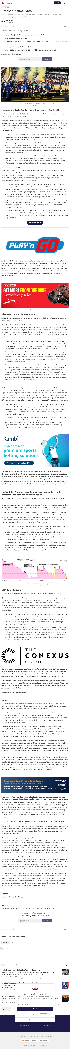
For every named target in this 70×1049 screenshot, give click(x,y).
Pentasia (5, 797)
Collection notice (47, 1036)
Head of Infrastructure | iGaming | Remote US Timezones (21, 802)
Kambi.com (62, 484)
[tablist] (9, 942)
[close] (52, 986)
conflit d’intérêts (52, 713)
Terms (38, 1036)
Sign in (65, 3)
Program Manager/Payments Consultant (15, 873)
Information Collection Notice (34, 1015)
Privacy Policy (48, 1015)
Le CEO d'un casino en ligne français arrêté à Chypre (21, 983)
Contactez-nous (6, 692)
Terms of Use (43, 1013)
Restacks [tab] (13, 942)
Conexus (4, 680)
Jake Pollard (9, 20)
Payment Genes (19, 797)
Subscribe (57, 3)
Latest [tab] (8, 965)
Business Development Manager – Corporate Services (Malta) (22, 821)
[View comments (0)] (9, 26)
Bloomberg (24, 614)
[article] (35, 974)
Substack (26, 1045)
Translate (5, 7)
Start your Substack (30, 1041)
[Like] (2, 1005)
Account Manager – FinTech (11, 857)
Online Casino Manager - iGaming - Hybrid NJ (17, 838)
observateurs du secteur (29, 764)
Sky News (56, 517)
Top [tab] (4, 965)
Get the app (44, 1041)
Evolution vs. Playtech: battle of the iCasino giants (20, 970)
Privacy (33, 1036)
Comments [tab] (6, 942)
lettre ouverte (30, 412)
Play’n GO (15, 261)
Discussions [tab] (15, 965)
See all (5, 1009)
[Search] (67, 965)
